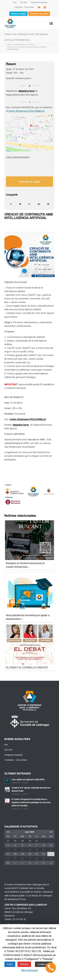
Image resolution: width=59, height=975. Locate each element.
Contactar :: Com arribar (24, 7)
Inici (15, 2)
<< (8, 832)
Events (31, 44)
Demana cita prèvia (39, 13)
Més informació (29, 970)
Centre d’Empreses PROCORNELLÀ (26, 111)
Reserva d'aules (18, 13)
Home (9, 44)
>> (51, 832)
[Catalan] (39, 7)
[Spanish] (45, 7)
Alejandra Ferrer (26, 91)
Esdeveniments (20, 44)
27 (8, 841)
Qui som (23, 2)
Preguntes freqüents (39, 2)
